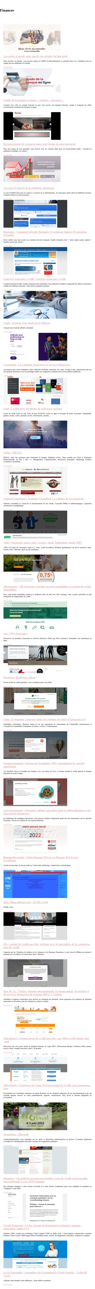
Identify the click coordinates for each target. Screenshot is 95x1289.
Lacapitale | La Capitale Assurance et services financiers (36, 364)
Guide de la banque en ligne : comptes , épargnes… (33, 100)
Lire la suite (7, 67)
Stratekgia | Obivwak (16, 1134)
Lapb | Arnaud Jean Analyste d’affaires (26, 322)
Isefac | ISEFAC (12, 452)
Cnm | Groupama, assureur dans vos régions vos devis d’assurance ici (44, 719)
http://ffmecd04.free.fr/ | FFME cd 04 (25, 902)
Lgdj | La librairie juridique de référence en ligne (32, 408)
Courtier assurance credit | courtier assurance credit (34, 278)
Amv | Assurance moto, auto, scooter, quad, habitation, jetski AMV (42, 542)
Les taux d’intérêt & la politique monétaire (29, 187)
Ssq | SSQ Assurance (15, 633)
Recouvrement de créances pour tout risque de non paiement (39, 143)
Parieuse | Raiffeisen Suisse (19, 677)
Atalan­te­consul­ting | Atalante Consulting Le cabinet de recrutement (43, 498)
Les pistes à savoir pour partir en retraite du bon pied (35, 56)
